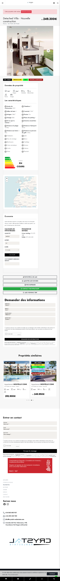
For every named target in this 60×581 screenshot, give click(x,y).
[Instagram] (7, 504)
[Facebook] (4, 504)
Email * (7, 308)
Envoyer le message (30, 451)
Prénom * (7, 304)
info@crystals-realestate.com (14, 519)
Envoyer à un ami (30, 277)
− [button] (6, 181)
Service (5, 492)
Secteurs (5, 487)
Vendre (5, 489)
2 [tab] (28, 400)
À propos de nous (8, 482)
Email (4, 427)
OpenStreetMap (24, 206)
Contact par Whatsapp (30, 289)
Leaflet (14, 206)
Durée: (6, 247)
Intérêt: (7, 240)
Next (48, 51)
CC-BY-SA (34, 206)
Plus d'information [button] (13, 574)
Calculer (12, 255)
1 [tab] (26, 400)
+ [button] (6, 178)
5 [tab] (33, 400)
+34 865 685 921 (11, 513)
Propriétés (6, 485)
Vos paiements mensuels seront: (12, 259)
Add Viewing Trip (30, 292)
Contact (5, 494)
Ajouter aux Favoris (30, 281)
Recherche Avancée (26, 11)
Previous (12, 51)
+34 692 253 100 (11, 516)
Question (5, 432)
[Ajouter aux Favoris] (27, 362)
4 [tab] (31, 400)
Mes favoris (6, 497)
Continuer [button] (52, 573)
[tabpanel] (16, 380)
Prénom (5, 422)
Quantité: (8, 233)
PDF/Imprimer (30, 285)
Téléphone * (8, 313)
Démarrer (5, 480)
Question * (8, 318)
